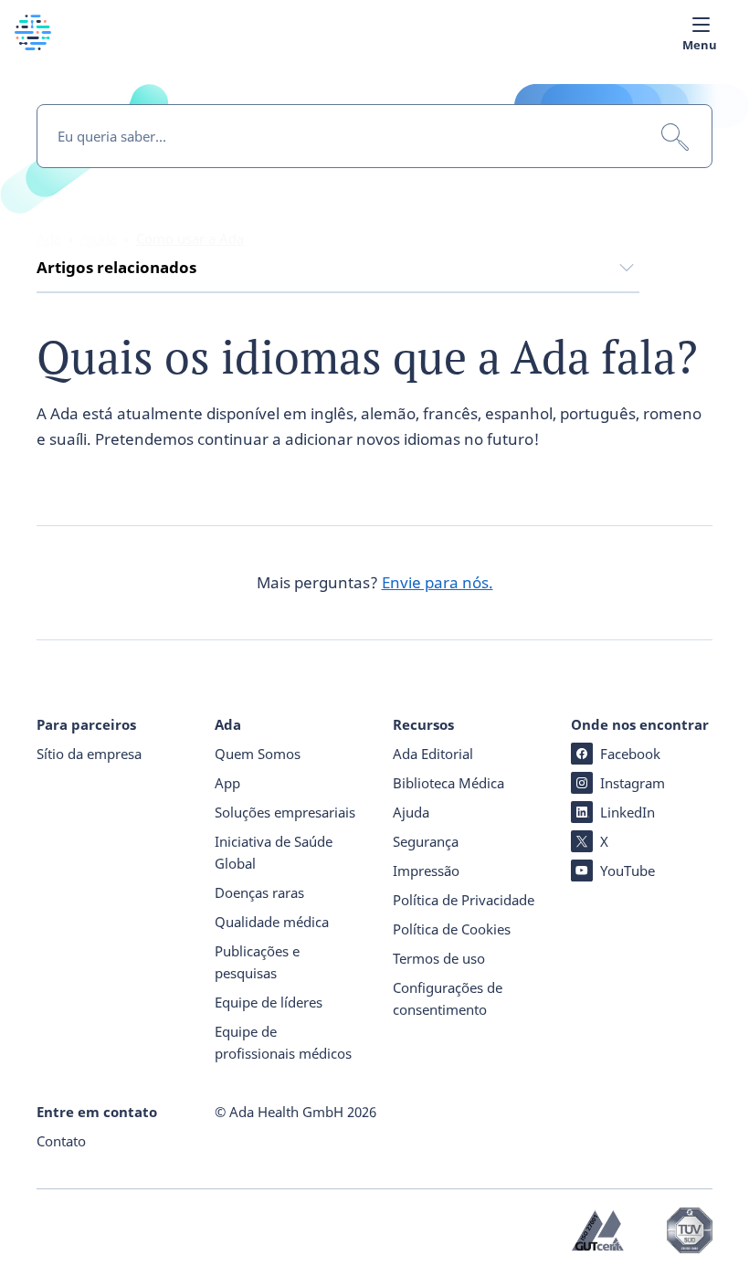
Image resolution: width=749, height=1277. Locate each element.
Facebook (630, 753)
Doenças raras (259, 892)
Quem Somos (258, 753)
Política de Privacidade (463, 900)
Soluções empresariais (285, 812)
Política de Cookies (452, 929)
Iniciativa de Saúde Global (273, 852)
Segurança (426, 841)
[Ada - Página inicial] (33, 44)
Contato (61, 1141)
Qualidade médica (272, 922)
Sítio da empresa (89, 753)
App (227, 783)
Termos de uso (439, 958)
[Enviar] (675, 137)
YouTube (627, 870)
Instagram (632, 783)
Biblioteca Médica (448, 783)
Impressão (426, 870)
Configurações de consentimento (447, 998)
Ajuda (411, 812)
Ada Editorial (433, 753)
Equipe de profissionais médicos (283, 1042)
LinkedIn (627, 812)
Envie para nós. (437, 582)
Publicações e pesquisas (257, 962)
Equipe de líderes (268, 1002)
